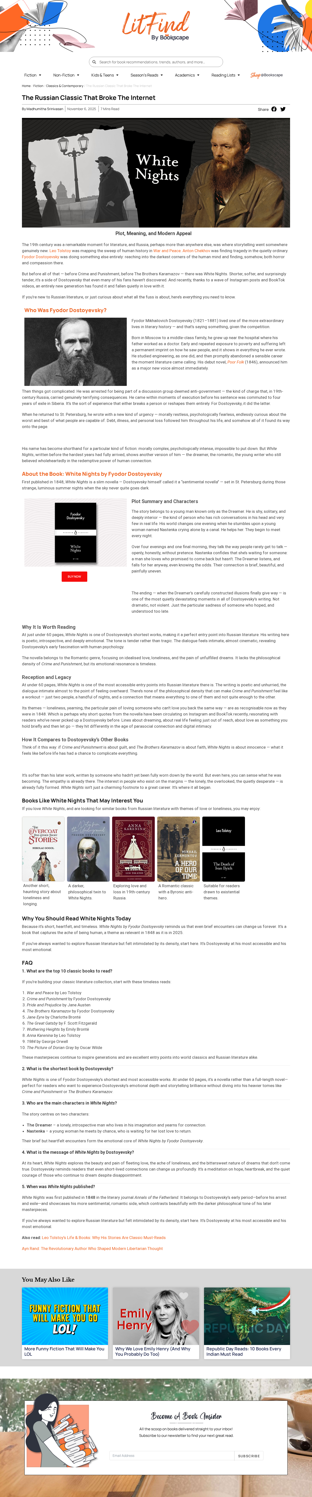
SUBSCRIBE (249, 1456)
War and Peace (167, 250)
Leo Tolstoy (60, 250)
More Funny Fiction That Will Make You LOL (64, 1351)
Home (26, 86)
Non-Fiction (64, 75)
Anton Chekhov (196, 250)
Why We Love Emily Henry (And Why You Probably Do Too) (152, 1351)
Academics (185, 75)
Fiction (30, 75)
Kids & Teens (102, 75)
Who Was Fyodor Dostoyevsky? (65, 310)
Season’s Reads (144, 75)
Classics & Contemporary (64, 86)
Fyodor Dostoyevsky (41, 256)
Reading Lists (223, 75)
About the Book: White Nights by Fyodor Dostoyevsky (92, 473)
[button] (33, 75)
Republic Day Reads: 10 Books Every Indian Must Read (243, 1351)
